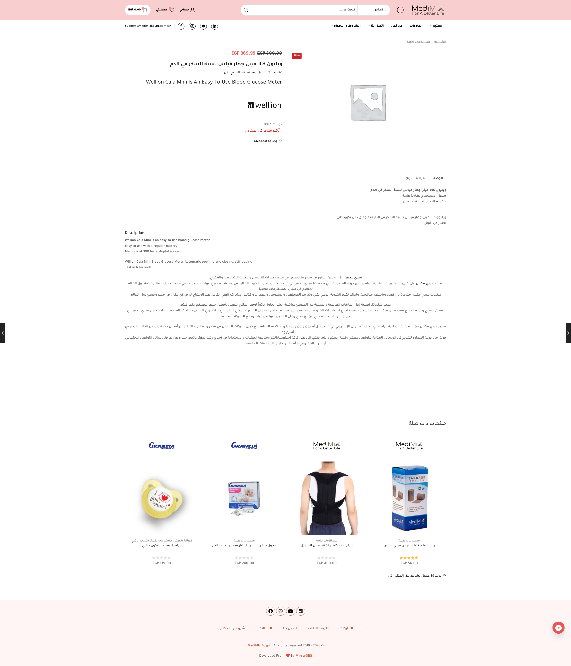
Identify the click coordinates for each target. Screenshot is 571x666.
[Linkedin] (300, 611)
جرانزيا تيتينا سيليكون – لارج (162, 546)
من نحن (396, 26)
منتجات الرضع (140, 541)
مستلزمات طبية (418, 42)
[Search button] (246, 10)
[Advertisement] (285, 387)
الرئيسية (440, 42)
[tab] (437, 178)
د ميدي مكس (426, 284)
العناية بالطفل (182, 541)
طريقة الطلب (318, 629)
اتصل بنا (377, 26)
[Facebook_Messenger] (558, 628)
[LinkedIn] (214, 26)
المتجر (437, 26)
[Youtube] (203, 26)
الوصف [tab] (437, 178)
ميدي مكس (353, 278)
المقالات (265, 629)
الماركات (416, 26)
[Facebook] (181, 26)
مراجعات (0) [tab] (415, 178)
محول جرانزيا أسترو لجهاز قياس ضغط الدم (244, 546)
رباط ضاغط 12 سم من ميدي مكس (409, 546)
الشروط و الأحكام (347, 26)
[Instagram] (192, 26)
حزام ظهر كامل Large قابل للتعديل (327, 546)
